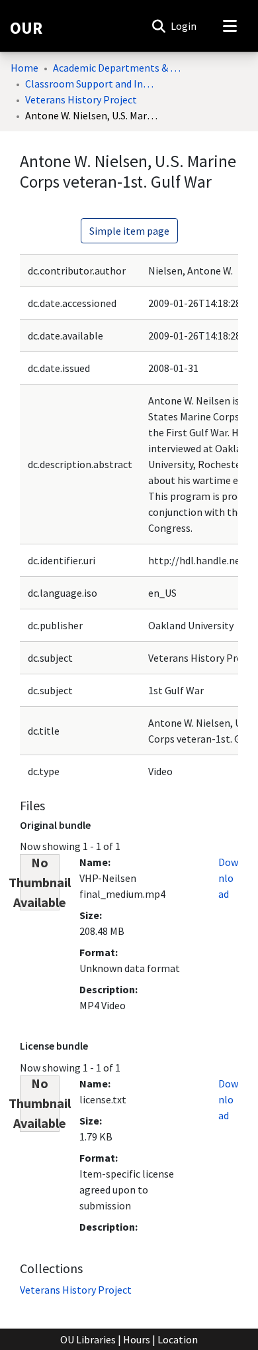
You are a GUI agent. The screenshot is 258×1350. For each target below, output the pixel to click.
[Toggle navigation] (229, 25)
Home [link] (24, 67)
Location (177, 1339)
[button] (158, 26)
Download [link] (228, 877)
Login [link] (184, 25)
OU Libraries (88, 1339)
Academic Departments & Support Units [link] (119, 67)
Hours (136, 1339)
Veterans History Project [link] (81, 99)
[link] (76, 1289)
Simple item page (129, 230)
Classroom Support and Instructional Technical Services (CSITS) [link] (91, 83)
